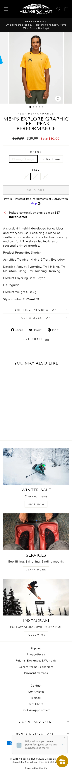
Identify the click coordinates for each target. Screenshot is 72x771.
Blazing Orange (23, 159)
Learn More (36, 569)
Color (36, 152)
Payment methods (36, 673)
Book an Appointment (36, 710)
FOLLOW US (36, 634)
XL (45, 176)
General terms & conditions (36, 667)
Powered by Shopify (36, 767)
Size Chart (36, 704)
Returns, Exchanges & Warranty (36, 660)
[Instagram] (36, 597)
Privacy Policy (36, 654)
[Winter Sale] (36, 466)
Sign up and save (35, 721)
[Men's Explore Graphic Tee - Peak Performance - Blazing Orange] (13, 428)
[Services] (36, 531)
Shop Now (36, 504)
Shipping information (36, 309)
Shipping (36, 648)
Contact (36, 685)
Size (36, 169)
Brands (35, 697)
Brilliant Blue (51, 159)
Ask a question (36, 317)
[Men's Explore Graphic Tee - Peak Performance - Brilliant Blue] (17, 428)
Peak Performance (36, 113)
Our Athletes (36, 691)
